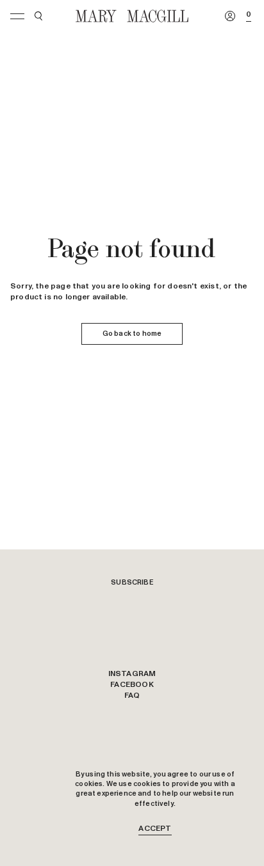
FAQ (132, 696)
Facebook (131, 685)
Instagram (132, 674)
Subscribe (132, 582)
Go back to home (132, 333)
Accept (154, 829)
